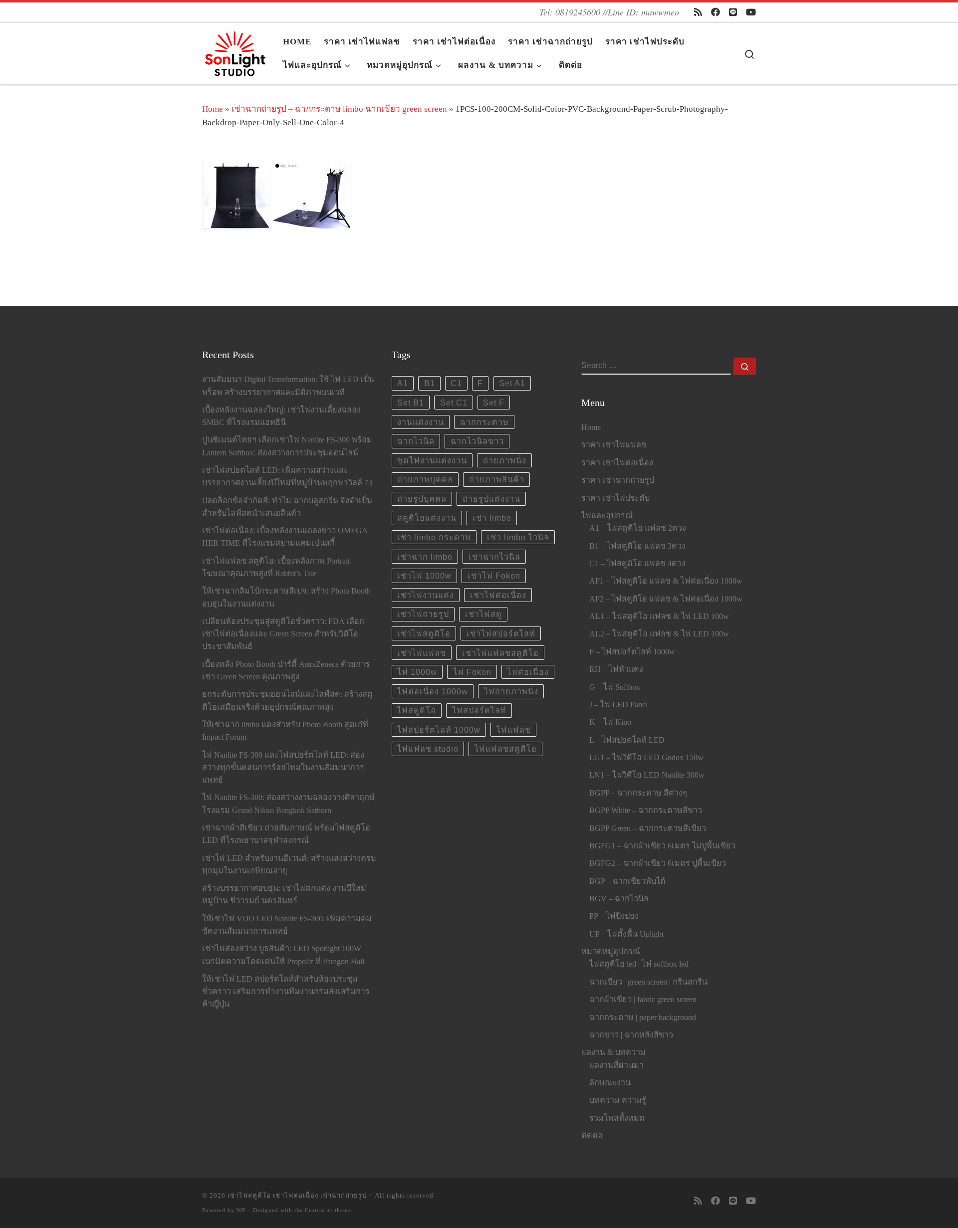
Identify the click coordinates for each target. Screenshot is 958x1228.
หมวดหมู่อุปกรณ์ (610, 951)
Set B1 (410, 402)
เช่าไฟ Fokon (494, 575)
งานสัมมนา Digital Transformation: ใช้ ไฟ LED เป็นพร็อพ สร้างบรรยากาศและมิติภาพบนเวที (288, 386)
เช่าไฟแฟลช (421, 652)
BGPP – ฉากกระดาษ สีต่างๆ (638, 793)
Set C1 (454, 402)
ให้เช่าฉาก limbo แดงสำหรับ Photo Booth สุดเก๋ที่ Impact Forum (285, 731)
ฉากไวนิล (416, 440)
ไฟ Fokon (472, 671)
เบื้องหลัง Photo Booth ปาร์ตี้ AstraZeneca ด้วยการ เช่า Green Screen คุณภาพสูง (286, 670)
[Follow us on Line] (733, 12)
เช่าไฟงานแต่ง (425, 595)
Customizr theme (328, 1210)
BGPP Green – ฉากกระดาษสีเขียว (647, 828)
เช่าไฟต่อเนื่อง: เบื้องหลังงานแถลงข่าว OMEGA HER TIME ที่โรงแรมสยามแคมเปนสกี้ (284, 537)
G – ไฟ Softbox (614, 687)
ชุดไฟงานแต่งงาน (432, 460)
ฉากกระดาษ (484, 421)
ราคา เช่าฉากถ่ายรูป (617, 480)
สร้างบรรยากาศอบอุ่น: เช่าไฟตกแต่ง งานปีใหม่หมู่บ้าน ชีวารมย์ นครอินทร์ (284, 894)
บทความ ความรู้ (617, 1100)
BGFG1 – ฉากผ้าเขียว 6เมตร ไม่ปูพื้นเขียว (662, 845)
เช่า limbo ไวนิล (518, 537)
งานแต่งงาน (420, 421)
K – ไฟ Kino (610, 722)
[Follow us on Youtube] (751, 12)
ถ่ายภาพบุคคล (425, 479)
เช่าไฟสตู (483, 614)
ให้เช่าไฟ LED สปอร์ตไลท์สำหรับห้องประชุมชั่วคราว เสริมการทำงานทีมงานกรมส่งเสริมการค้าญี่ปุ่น (286, 992)
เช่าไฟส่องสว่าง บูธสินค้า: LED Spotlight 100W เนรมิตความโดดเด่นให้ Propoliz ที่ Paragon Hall (283, 955)
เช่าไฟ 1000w (424, 575)
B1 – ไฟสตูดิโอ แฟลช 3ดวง (637, 546)
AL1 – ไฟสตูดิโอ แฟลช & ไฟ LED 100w (659, 616)
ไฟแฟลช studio (428, 748)
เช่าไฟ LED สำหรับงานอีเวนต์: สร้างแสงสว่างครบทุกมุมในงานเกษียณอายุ (289, 864)
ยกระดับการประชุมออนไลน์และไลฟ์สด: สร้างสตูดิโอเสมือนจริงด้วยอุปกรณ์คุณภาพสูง (287, 700)
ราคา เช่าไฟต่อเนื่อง (617, 462)
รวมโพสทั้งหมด (617, 1118)
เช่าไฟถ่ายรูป (423, 614)
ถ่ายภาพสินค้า (496, 479)
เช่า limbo (492, 517)
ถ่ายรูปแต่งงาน (491, 498)
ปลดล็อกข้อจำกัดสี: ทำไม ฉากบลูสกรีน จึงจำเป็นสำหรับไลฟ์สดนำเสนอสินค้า (287, 507)
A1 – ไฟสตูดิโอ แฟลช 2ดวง (637, 528)
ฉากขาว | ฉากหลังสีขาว (631, 1034)
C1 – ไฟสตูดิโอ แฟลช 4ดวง (637, 563)
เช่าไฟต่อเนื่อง (498, 595)
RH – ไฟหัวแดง (616, 669)
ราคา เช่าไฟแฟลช (614, 444)
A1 (402, 383)
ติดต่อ (592, 1135)
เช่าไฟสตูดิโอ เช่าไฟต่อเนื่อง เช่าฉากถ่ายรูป (297, 1195)
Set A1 (512, 383)
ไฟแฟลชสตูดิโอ (506, 748)
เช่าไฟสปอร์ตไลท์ (501, 633)
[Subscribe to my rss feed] (698, 12)
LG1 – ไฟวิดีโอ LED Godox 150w (646, 757)
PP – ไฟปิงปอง (614, 916)
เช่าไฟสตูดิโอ (424, 633)
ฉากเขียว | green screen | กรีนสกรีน (648, 982)
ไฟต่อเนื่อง (528, 671)
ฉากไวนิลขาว (477, 440)
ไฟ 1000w (417, 671)
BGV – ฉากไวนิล (619, 898)
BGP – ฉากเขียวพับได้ (627, 881)
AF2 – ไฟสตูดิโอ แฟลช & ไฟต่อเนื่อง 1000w (665, 599)
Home (212, 109)
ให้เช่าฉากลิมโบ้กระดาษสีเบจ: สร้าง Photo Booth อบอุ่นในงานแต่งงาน (286, 597)
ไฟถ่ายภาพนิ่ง (511, 691)
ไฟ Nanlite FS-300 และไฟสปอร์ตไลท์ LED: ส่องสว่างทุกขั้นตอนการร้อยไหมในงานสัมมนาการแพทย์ (283, 768)
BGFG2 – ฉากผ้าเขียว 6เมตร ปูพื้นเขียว (657, 863)
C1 (456, 383)
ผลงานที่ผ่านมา (616, 1065)
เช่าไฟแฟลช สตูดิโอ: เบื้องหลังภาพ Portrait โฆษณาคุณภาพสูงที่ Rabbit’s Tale (276, 567)
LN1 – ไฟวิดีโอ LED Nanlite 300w (647, 775)
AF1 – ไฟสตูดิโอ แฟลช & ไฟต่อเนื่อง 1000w (665, 581)
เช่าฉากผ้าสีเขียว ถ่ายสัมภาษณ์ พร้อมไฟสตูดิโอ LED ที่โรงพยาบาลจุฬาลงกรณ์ (286, 834)
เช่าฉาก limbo (425, 556)
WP (241, 1210)
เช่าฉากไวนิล (494, 556)
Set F (493, 402)
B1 (429, 383)
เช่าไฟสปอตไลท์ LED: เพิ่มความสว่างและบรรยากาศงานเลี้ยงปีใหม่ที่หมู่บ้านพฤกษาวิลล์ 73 (287, 476)
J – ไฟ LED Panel (618, 704)
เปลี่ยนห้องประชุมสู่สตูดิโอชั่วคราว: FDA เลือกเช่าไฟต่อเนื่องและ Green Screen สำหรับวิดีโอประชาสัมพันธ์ (283, 634)
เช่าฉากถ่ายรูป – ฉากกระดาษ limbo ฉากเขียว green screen (339, 109)
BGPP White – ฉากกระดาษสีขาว (645, 810)
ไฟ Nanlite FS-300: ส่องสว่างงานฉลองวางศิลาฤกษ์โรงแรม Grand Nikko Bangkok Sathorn (288, 804)
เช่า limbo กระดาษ (434, 537)
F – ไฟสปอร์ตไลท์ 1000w (632, 651)
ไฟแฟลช (513, 729)
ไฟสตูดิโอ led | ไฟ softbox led (639, 964)
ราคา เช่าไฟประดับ (615, 498)
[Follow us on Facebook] (715, 12)
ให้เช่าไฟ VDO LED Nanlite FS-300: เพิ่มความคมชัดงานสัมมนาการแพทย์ (287, 925)
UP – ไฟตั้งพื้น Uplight (626, 934)
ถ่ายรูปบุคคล (422, 498)
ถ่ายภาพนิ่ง (504, 460)
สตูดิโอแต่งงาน (427, 517)
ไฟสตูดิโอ (416, 710)
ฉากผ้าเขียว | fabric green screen (643, 999)
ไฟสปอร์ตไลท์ (479, 710)
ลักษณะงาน (610, 1082)
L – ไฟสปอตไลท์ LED (627, 740)
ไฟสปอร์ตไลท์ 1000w (438, 729)
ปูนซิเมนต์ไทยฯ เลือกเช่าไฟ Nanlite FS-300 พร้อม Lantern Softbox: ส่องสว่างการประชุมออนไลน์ (287, 446)
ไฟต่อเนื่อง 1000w (432, 691)
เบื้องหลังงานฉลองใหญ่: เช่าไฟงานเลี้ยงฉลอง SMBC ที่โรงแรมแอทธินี (281, 416)
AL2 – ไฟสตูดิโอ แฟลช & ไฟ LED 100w (659, 633)
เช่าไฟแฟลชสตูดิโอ (500, 652)
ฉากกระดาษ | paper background (642, 1017)
